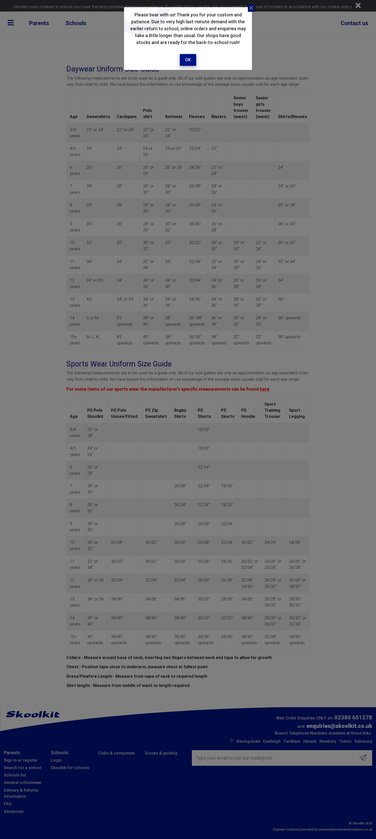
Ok (188, 59)
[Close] (251, 8)
